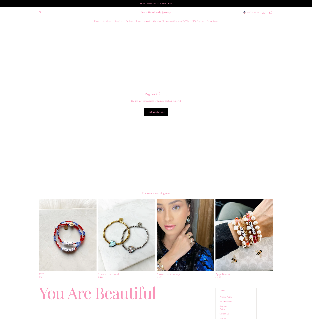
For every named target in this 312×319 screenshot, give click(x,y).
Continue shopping (156, 112)
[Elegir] (91, 266)
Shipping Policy (223, 307)
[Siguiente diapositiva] (150, 235)
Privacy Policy (226, 297)
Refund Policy (226, 301)
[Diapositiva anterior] (103, 235)
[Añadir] (209, 266)
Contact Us (224, 313)
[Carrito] (270, 12)
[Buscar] (40, 12)
